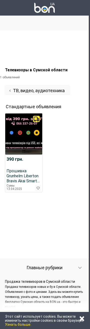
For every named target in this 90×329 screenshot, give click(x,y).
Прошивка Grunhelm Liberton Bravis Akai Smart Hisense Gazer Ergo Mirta (23, 176)
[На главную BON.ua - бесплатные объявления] (44, 8)
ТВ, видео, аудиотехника (39, 90)
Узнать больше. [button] (18, 324)
